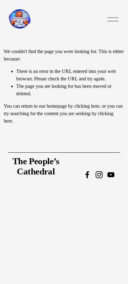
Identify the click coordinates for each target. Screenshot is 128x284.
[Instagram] (99, 174)
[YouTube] (111, 174)
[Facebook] (87, 174)
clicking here (86, 106)
